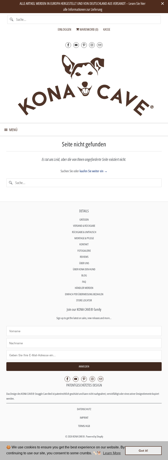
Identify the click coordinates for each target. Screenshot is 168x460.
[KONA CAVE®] (84, 84)
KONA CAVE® (79, 436)
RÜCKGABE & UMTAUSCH (84, 232)
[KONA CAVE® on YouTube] (76, 45)
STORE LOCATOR (84, 300)
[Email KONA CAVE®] (100, 45)
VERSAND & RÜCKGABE (84, 226)
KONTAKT (84, 244)
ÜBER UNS (84, 263)
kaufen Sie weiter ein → (93, 171)
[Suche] (11, 19)
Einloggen (64, 29)
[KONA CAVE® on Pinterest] (84, 45)
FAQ (84, 282)
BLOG (84, 275)
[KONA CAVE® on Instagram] (92, 45)
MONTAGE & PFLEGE (84, 238)
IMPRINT (84, 418)
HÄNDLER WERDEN (84, 288)
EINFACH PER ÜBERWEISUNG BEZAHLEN (84, 294)
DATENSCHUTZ (84, 409)
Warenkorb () (88, 29)
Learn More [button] (112, 453)
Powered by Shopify (94, 436)
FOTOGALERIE (84, 251)
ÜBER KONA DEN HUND (84, 269)
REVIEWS (84, 257)
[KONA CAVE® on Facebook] (68, 45)
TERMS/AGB (84, 426)
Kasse (106, 29)
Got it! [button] (143, 450)
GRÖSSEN (84, 219)
